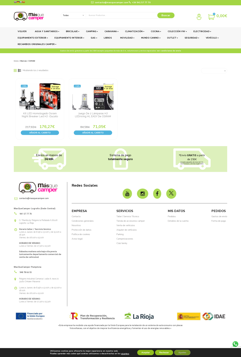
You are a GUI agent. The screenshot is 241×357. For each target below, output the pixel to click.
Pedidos (172, 216)
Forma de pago (218, 220)
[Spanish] (23, 2)
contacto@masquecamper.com (111, 2)
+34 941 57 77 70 (141, 2)
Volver (22, 31)
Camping (91, 31)
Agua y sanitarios (46, 31)
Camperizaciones (124, 238)
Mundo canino (150, 37)
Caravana (111, 31)
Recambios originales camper (36, 44)
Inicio (16, 61)
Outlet (171, 37)
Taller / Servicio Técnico (127, 216)
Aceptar (145, 352)
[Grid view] (15, 70)
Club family (121, 243)
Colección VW (176, 31)
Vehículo (211, 37)
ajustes (125, 353)
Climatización (134, 31)
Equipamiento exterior (32, 37)
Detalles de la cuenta (178, 220)
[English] (15, 2)
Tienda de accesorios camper (130, 220)
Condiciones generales (83, 220)
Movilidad (126, 37)
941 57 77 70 (25, 214)
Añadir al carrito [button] (40, 132)
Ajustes (182, 352)
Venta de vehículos (125, 225)
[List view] (19, 70)
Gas (93, 37)
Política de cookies (81, 234)
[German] (18, 2)
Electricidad (201, 31)
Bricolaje (72, 31)
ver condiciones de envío (169, 51)
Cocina (155, 31)
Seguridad (191, 37)
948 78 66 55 (25, 272)
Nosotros (76, 225)
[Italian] (21, 2)
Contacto (76, 216)
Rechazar (164, 352)
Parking (120, 234)
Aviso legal (77, 238)
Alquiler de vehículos (126, 229)
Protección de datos (81, 229)
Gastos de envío (219, 216)
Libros (108, 37)
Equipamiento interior (69, 37)
